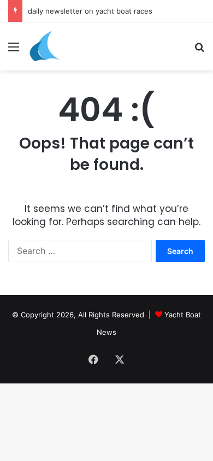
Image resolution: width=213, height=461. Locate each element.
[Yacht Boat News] (45, 46)
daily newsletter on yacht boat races (90, 11)
